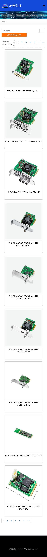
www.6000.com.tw (27, 549)
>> (43, 42)
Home (4, 21)
